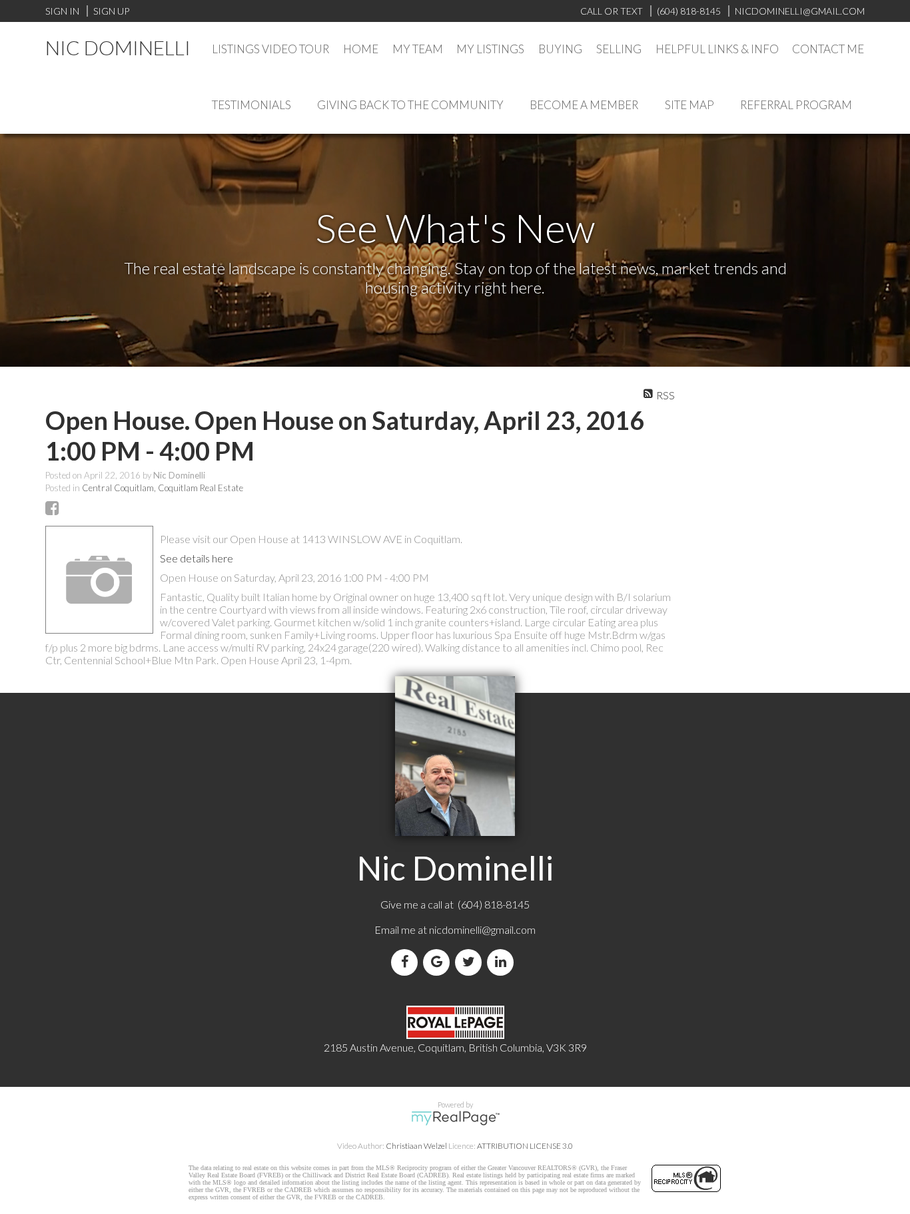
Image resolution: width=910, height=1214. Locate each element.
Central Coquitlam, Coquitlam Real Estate (162, 488)
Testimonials (251, 105)
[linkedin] (503, 962)
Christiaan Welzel (416, 1146)
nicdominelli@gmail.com (482, 929)
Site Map (689, 105)
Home (360, 49)
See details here (196, 558)
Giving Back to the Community (410, 105)
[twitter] (471, 962)
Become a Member (584, 105)
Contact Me (828, 49)
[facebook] (407, 962)
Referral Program (796, 105)
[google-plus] (439, 962)
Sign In (62, 11)
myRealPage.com (455, 1118)
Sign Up (111, 11)
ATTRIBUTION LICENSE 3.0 (525, 1146)
